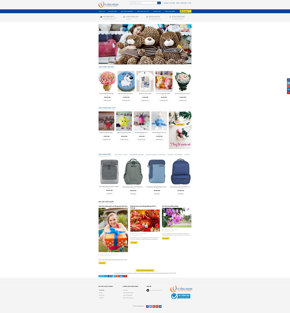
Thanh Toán (101, 295)
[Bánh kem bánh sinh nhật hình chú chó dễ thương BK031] (126, 81)
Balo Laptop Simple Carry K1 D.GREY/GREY (110, 186)
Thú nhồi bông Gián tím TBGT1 (142, 132)
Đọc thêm (102, 263)
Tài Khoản (101, 298)
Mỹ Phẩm (187, 154)
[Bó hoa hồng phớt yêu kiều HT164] (107, 81)
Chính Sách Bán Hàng (128, 292)
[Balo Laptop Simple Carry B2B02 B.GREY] (133, 171)
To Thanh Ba (106, 254)
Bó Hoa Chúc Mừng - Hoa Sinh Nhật (156, 154)
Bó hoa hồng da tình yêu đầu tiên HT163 (185, 93)
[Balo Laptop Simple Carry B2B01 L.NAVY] (181, 171)
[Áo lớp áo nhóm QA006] (145, 81)
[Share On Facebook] (109, 276)
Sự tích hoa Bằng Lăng (170, 206)
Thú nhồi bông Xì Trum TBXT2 (160, 132)
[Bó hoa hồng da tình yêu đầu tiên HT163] (182, 81)
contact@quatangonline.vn (156, 290)
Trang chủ (101, 290)
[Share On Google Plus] (117, 276)
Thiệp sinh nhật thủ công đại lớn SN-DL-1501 (111, 132)
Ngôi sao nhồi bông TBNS (124, 132)
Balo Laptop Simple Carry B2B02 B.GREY (133, 187)
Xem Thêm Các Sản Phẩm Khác (145, 270)
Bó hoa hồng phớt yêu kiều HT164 (108, 93)
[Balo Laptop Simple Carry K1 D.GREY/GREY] (109, 171)
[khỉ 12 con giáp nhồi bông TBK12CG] (163, 81)
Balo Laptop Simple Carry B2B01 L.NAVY (181, 187)
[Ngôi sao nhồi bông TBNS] (124, 121)
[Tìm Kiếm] (159, 3)
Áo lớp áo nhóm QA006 (145, 93)
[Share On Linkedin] (121, 276)
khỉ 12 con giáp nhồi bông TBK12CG (165, 93)
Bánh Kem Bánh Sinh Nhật (137, 154)
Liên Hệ (100, 292)
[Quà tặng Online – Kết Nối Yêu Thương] (109, 4)
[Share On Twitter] (113, 276)
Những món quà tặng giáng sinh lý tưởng (143, 207)
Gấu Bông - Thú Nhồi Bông (175, 154)
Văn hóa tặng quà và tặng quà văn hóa (113, 206)
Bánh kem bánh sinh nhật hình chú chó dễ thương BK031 (133, 93)
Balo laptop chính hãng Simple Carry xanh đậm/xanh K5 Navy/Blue (164, 187)
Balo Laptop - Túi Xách (121, 154)
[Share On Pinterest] (125, 276)
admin (137, 233)
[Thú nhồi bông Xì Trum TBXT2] (159, 121)
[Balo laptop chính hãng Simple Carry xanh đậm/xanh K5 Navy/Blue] (157, 171)
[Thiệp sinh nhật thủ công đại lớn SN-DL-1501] (106, 121)
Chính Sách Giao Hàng (128, 298)
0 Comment (114, 254)
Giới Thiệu (125, 290)
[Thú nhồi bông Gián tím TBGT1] (142, 121)
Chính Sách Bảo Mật (127, 295)
